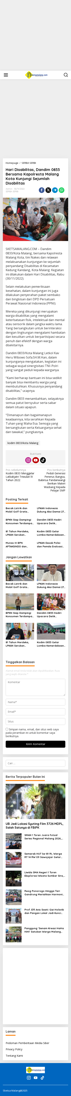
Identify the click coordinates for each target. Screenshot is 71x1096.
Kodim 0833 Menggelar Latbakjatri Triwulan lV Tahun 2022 (20, 475)
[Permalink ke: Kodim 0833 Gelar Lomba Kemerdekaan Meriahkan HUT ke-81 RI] (51, 631)
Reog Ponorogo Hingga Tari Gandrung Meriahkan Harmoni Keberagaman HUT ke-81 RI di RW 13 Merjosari (43, 892)
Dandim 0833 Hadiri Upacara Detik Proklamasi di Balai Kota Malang (49, 521)
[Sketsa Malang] (36, 74)
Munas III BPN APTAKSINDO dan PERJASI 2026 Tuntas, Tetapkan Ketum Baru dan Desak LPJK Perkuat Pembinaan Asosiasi (19, 544)
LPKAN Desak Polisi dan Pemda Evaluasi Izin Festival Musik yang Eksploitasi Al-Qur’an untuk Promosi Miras (50, 544)
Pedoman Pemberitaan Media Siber (27, 1043)
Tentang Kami (14, 1055)
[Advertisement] (35, 35)
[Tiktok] (43, 460)
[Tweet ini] (48, 190)
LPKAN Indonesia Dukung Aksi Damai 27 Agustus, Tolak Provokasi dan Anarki (50, 510)
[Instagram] (28, 460)
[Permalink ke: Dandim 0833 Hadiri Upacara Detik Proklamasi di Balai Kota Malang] (51, 601)
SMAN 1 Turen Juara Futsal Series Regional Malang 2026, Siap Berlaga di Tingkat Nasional (43, 837)
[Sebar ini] (41, 190)
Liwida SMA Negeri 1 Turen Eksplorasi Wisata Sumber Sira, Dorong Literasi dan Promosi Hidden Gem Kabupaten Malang (44, 874)
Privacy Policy (14, 1049)
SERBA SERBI (12, 191)
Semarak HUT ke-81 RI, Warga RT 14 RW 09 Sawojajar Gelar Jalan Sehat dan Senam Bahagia (43, 855)
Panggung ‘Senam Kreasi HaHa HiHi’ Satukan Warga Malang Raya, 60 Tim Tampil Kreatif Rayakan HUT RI (44, 930)
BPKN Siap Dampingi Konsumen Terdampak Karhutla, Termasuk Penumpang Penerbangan (20, 521)
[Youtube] (35, 460)
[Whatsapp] (61, 190)
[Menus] (6, 75)
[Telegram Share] (55, 190)
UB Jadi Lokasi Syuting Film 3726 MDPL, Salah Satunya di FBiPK (34, 826)
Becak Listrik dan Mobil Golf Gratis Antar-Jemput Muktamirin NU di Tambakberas (16, 510)
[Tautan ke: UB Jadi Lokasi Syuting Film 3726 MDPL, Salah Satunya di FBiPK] (35, 801)
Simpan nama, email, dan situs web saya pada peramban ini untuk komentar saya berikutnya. (32, 733)
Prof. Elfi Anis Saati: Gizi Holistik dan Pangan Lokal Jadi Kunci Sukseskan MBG (44, 911)
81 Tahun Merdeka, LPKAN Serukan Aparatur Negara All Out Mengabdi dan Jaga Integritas (18, 533)
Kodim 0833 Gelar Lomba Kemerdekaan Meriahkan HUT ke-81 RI (50, 533)
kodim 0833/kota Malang (23, 443)
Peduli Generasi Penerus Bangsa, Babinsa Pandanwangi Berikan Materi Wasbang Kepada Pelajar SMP (51, 480)
